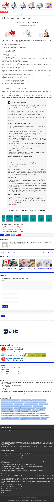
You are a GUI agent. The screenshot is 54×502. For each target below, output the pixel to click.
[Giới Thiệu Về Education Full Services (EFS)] (27, 153)
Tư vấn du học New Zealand (41, 413)
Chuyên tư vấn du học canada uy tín (44, 268)
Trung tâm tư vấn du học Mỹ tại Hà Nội (23, 411)
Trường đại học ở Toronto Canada (25, 419)
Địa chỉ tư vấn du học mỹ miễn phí (44, 252)
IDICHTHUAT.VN (48, 391)
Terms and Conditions (28, 497)
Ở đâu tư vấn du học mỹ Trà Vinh (9, 268)
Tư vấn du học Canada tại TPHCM (7, 407)
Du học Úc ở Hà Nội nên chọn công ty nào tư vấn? (13, 231)
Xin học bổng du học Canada (30, 413)
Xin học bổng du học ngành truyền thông (39, 400)
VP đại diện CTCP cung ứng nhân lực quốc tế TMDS (11, 373)
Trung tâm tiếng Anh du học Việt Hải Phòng (20, 417)
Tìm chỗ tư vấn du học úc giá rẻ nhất (9, 252)
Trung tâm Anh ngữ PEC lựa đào (20, 407)
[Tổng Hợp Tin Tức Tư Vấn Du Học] (27, 4)
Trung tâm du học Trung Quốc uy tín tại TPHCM (23, 409)
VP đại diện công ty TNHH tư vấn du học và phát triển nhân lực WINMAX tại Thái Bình (17, 375)
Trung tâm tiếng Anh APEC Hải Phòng (8, 409)
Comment (4, 280)
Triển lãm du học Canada (45, 417)
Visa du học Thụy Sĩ (36, 419)
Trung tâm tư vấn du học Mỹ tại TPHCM (39, 409)
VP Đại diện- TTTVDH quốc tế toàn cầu (8, 369)
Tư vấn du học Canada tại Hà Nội (34, 417)
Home (2, 14)
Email (3, 295)
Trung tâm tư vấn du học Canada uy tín (8, 415)
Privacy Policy (35, 497)
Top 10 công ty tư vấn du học (26, 400)
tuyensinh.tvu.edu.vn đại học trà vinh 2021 (8, 411)
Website (3, 299)
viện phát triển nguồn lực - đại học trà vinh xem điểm (10, 419)
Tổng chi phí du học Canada (20, 415)
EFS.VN (6, 389)
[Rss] (27, 499)
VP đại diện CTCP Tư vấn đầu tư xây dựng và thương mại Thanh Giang (21, 11)
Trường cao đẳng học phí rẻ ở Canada (8, 413)
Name (3, 291)
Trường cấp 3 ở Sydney (44, 415)
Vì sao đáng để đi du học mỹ (6, 400)
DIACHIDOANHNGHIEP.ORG (7, 393)
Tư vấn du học (43, 419)
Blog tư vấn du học (19, 497)
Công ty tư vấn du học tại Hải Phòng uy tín (11, 227)
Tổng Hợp (6, 14)
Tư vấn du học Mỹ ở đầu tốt (40, 407)
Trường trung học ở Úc (19, 413)
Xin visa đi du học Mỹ (16, 400)
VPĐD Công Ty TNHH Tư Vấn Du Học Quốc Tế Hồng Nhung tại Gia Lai (14, 367)
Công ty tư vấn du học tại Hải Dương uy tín (11, 226)
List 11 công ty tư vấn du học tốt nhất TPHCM (12, 229)
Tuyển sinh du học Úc (34, 411)
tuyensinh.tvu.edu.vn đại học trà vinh (33, 415)
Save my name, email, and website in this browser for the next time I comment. (18, 304)
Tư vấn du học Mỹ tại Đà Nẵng (7, 417)
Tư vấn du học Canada (30, 407)
